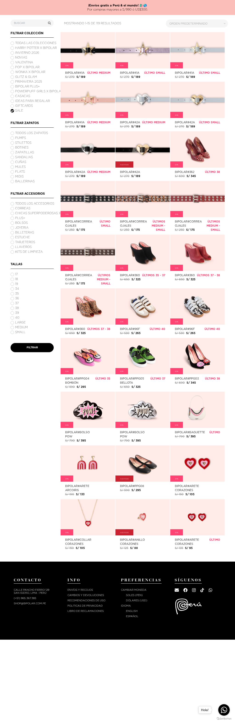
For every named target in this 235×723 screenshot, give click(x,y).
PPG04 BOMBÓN (87, 357)
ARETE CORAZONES (197, 464)
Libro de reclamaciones (85, 609)
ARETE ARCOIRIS (88, 464)
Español (132, 614)
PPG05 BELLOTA (142, 357)
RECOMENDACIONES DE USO (86, 599)
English (131, 609)
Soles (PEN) (134, 593)
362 (197, 148)
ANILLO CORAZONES (142, 518)
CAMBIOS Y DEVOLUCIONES (85, 593)
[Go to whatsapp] (224, 710)
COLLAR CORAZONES (87, 518)
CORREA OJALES (88, 200)
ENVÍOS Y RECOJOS (80, 588)
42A (142, 98)
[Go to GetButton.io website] (224, 718)
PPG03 (197, 356)
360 (142, 251)
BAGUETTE (197, 410)
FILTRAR (32, 346)
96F (142, 305)
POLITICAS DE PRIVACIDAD (85, 604)
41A (88, 48)
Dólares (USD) (136, 599)
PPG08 (142, 463)
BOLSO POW (87, 410)
